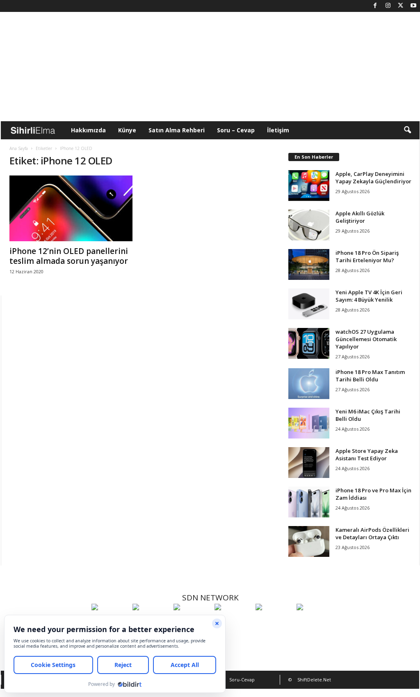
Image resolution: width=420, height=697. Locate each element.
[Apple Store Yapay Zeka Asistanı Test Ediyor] (308, 462)
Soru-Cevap (242, 679)
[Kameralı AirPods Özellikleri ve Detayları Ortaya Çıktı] (308, 541)
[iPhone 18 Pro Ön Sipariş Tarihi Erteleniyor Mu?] (308, 264)
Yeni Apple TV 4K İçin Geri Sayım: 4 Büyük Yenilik (369, 295)
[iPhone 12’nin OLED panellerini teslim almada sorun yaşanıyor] (70, 208)
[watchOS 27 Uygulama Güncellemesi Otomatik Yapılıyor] (308, 343)
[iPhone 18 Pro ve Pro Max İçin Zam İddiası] (308, 502)
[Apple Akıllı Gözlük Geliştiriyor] (308, 225)
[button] (407, 130)
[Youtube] (413, 6)
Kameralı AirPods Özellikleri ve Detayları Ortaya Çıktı (372, 533)
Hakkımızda (88, 130)
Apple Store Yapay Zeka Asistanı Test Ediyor (367, 454)
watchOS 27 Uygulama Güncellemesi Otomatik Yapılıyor (366, 339)
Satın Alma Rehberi (176, 130)
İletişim (278, 130)
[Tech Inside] (233, 622)
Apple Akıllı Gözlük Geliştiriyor (360, 217)
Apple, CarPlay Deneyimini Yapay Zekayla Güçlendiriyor (373, 177)
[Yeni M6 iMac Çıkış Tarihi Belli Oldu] (308, 423)
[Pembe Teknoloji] (274, 622)
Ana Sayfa (18, 148)
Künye (127, 130)
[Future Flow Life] (315, 622)
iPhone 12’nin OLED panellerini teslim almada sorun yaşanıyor (68, 256)
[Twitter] (401, 6)
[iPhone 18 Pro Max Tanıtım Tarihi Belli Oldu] (308, 383)
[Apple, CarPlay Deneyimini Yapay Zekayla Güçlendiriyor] (308, 185)
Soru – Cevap (236, 130)
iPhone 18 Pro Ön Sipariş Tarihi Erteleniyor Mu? (367, 256)
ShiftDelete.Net (314, 679)
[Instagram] (388, 6)
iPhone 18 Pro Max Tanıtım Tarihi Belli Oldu (370, 375)
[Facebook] (375, 6)
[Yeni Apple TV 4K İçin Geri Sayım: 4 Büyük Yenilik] (308, 303)
